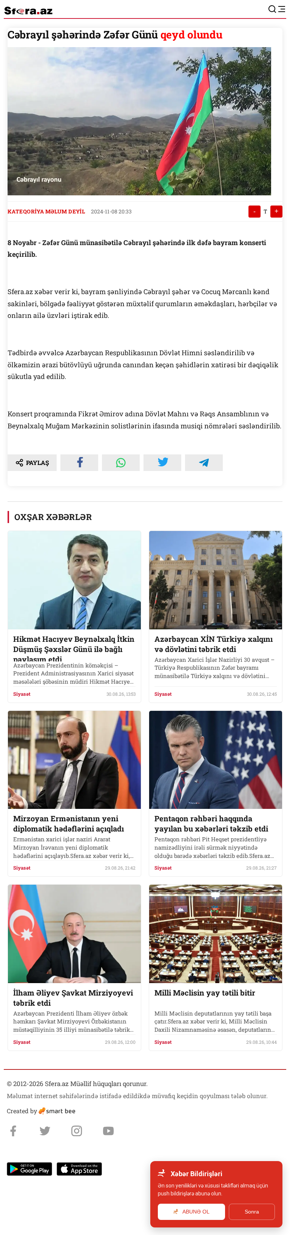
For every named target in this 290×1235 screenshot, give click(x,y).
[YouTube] (108, 1131)
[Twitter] (45, 1131)
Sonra (252, 1212)
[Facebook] (13, 1131)
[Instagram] (76, 1131)
